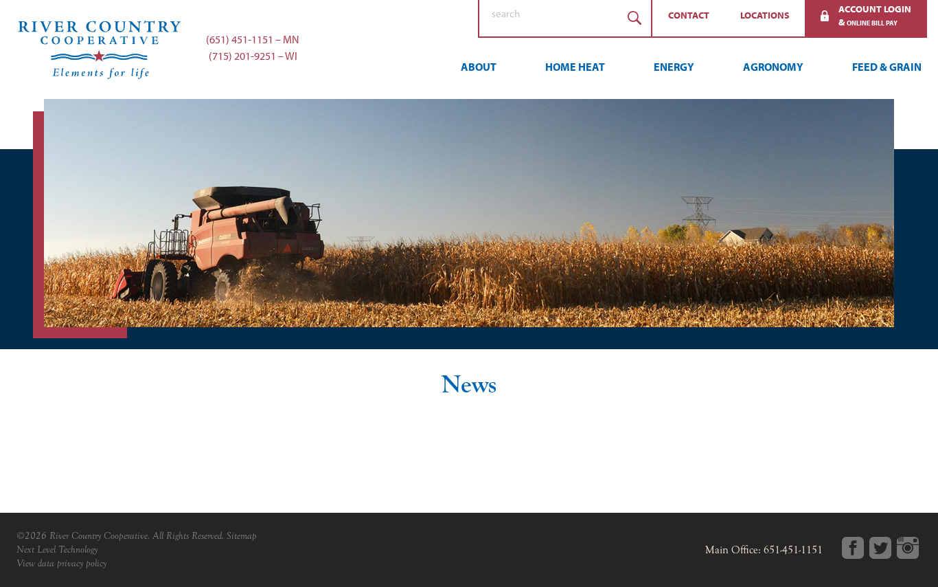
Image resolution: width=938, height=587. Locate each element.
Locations (765, 15)
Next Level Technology (57, 549)
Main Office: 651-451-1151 (764, 550)
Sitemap (242, 536)
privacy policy (81, 563)
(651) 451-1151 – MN (252, 39)
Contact (688, 15)
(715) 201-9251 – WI (253, 56)
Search (634, 18)
